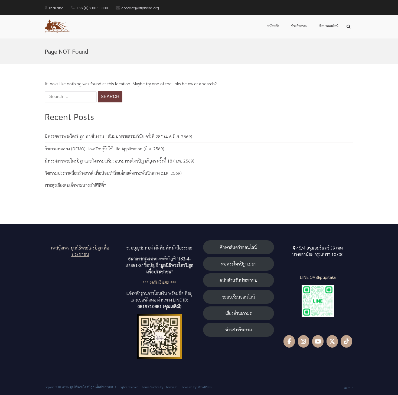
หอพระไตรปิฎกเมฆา (238, 264)
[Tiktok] (346, 341)
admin (348, 387)
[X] (332, 341)
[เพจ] (289, 341)
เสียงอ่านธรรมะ (239, 313)
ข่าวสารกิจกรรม (238, 329)
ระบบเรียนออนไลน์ (238, 297)
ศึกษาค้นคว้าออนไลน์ (238, 247)
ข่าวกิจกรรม (299, 26)
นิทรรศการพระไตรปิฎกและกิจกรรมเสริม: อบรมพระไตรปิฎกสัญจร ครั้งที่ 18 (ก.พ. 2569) (119, 161)
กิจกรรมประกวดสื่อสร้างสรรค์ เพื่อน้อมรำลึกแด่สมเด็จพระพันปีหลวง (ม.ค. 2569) (113, 173)
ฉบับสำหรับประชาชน (238, 280)
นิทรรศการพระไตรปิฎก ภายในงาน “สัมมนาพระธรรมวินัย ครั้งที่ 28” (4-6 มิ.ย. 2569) (118, 136)
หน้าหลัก (273, 26)
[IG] (303, 341)
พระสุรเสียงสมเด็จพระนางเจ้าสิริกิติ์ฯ (75, 185)
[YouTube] (318, 341)
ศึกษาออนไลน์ (328, 26)
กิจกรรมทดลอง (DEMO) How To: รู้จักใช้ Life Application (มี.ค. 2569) (104, 148)
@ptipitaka (326, 277)
